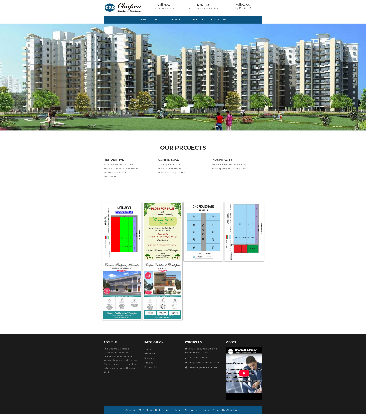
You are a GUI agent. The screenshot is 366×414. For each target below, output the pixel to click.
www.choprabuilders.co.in (203, 367)
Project (195, 19)
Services (176, 19)
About (159, 19)
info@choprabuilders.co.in (203, 8)
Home (144, 19)
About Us (149, 353)
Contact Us (218, 19)
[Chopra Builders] (122, 231)
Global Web (233, 410)
